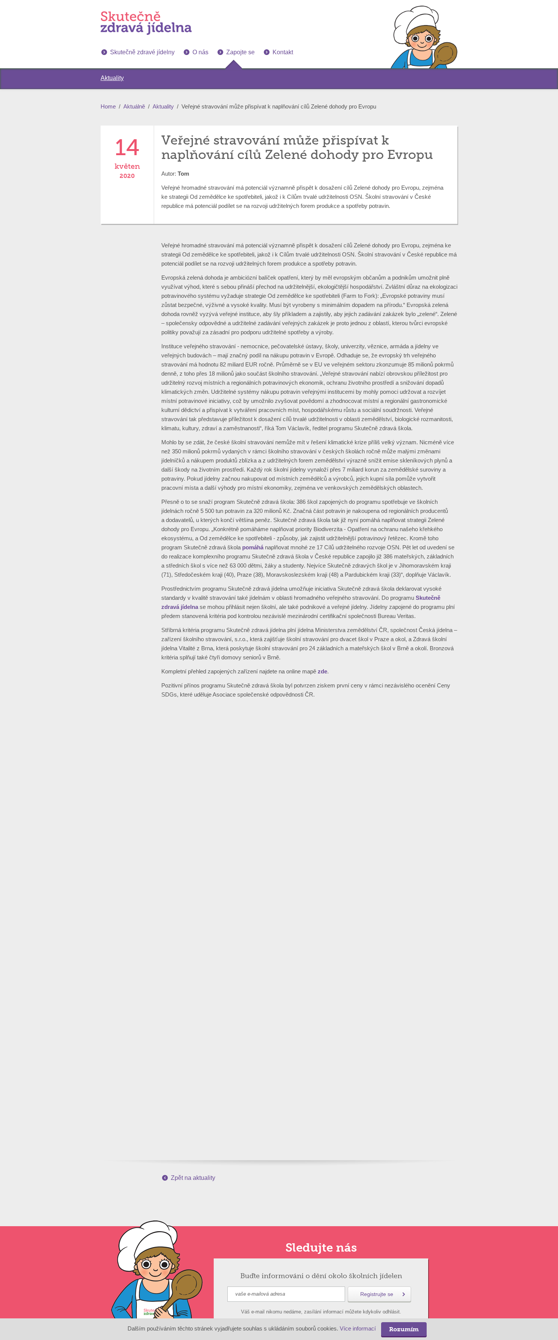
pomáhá (252, 547)
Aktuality (163, 106)
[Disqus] (279, 830)
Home (108, 106)
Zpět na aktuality (193, 1178)
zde (322, 671)
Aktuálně (134, 106)
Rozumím (404, 1329)
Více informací (358, 1329)
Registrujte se (376, 1294)
